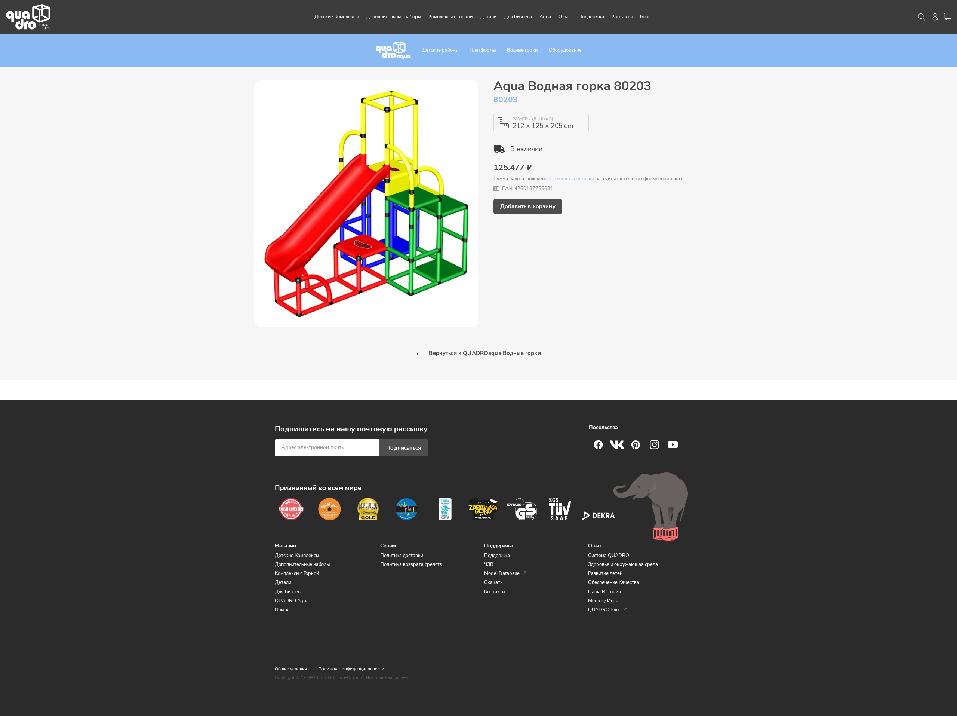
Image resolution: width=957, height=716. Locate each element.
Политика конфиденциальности (351, 669)
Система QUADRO (608, 555)
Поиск (282, 609)
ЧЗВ (488, 564)
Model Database (502, 573)
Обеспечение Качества (613, 582)
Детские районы (440, 50)
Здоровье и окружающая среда (623, 564)
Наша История (604, 591)
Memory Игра (603, 600)
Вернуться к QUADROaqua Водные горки (484, 353)
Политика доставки (401, 555)
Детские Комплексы (297, 555)
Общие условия (291, 669)
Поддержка (497, 555)
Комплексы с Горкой (297, 573)
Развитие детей (605, 573)
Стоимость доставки (572, 178)
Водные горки (522, 50)
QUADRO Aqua (292, 600)
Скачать (493, 582)
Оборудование (565, 50)
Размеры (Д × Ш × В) (533, 119)
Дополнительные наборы (302, 564)
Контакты (494, 591)
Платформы (483, 50)
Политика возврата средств (411, 564)
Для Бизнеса (289, 591)
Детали (283, 582)
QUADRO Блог (604, 609)
